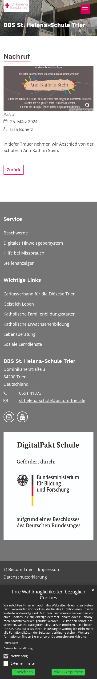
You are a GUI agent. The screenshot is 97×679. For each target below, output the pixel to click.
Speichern (23, 672)
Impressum (11, 642)
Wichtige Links (22, 280)
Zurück (13, 170)
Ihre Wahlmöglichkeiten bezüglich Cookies (48, 595)
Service (13, 219)
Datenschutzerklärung (68, 636)
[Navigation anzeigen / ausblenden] (85, 9)
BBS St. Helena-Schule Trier (39, 361)
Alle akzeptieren (68, 672)
